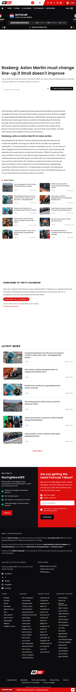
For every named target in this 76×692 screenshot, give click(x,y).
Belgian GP (43, 623)
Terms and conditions (38, 680)
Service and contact (47, 569)
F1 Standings (38, 8)
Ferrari (6, 603)
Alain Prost (62, 600)
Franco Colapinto (28, 655)
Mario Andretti (63, 656)
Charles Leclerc (57, 547)
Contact (66, 680)
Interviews (50, 8)
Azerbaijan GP (45, 638)
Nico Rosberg (62, 598)
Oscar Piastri (26, 621)
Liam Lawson (26, 649)
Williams (6, 623)
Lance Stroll (26, 641)
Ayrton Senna (63, 611)
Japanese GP (44, 603)
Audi (5, 612)
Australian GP (44, 598)
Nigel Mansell (62, 634)
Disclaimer (24, 680)
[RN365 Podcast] (32, 2)
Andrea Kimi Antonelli (29, 615)
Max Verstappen (61, 544)
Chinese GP (44, 600)
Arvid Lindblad (26, 635)
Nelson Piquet (63, 648)
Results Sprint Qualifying (19, 22)
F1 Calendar (26, 8)
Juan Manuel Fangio (65, 639)
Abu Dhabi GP (44, 652)
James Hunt (62, 616)
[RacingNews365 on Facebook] (51, 2)
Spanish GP (44, 635)
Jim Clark (61, 628)
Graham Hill (62, 645)
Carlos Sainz (26, 623)
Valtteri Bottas (27, 632)
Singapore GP (44, 641)
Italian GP (43, 632)
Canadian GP (44, 609)
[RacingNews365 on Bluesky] (57, 2)
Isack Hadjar (26, 618)
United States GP (46, 643)
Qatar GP (43, 649)
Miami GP (43, 606)
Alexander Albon (27, 646)
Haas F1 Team (8, 618)
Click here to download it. (11, 306)
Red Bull (6, 598)
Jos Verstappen (63, 625)
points (43, 120)
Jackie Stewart (63, 619)
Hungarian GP (44, 626)
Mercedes (7, 606)
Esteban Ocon (27, 629)
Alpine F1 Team (9, 609)
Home (10, 8)
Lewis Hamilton (48, 544)
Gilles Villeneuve (63, 614)
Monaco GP (44, 612)
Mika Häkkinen (63, 622)
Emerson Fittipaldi (64, 642)
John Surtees (62, 654)
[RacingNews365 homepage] (3, 8)
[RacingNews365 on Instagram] (48, 2)
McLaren (7, 600)
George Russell (42, 547)
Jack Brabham (63, 651)
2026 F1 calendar (18, 551)
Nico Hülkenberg (27, 643)
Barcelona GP (44, 615)
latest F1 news (13, 538)
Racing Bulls (8, 621)
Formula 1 (9, 111)
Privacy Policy (54, 680)
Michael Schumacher (62, 604)
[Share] (48, 88)
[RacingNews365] (7, 2)
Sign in (7, 513)
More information (39, 27)
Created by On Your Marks (30, 683)
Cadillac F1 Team (9, 626)
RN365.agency (45, 572)
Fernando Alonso (22, 117)
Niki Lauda (61, 631)
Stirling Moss (62, 636)
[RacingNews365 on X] (54, 2)
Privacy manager (49, 683)
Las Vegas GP (44, 646)
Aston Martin (8, 615)
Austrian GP (44, 618)
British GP (43, 621)
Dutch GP (43, 629)
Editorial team (12, 680)
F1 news (17, 8)
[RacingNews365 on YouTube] (60, 2)
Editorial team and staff (48, 566)
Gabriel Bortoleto (28, 658)
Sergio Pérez (26, 626)
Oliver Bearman (27, 652)
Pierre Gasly (26, 638)
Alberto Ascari (63, 608)
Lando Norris (31, 547)
